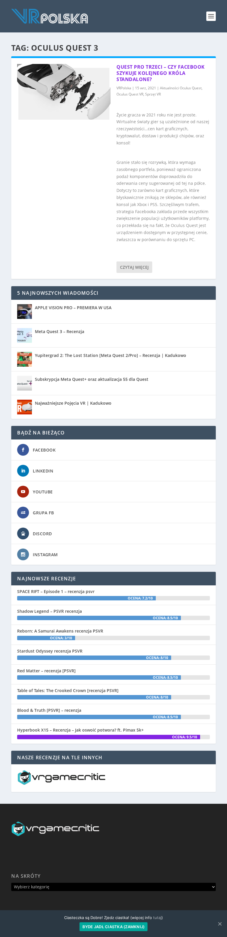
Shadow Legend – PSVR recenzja (49, 611)
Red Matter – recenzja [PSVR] (46, 670)
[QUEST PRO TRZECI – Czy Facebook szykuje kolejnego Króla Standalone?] (64, 92)
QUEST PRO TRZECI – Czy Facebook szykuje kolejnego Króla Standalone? (160, 73)
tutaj (157, 917)
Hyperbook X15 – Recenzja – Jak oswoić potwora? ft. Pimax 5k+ (80, 730)
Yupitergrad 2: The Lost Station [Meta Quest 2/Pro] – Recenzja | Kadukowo (110, 355)
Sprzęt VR (153, 94)
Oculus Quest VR (129, 94)
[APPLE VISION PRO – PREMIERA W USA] (24, 311)
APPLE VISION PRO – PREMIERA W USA (73, 307)
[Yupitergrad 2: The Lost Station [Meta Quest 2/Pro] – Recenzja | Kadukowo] (24, 359)
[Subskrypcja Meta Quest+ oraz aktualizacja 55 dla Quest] (24, 383)
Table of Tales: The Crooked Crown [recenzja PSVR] (68, 690)
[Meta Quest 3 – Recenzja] (24, 335)
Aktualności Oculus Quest (181, 87)
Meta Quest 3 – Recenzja (59, 331)
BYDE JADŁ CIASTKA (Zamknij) (113, 926)
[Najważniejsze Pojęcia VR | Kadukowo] (24, 407)
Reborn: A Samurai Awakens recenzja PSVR (60, 631)
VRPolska (123, 87)
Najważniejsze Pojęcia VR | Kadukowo (73, 403)
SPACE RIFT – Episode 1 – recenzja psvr (56, 591)
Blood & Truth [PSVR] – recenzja (49, 710)
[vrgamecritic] (61, 783)
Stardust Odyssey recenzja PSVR (49, 651)
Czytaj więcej (134, 267)
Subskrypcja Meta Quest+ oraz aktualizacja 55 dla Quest (91, 379)
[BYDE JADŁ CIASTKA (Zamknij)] (220, 924)
